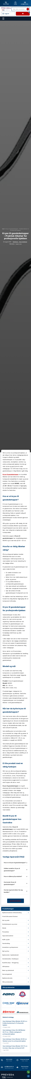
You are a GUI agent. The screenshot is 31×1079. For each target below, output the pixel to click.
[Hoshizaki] (22, 1012)
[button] (15, 862)
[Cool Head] (8, 1003)
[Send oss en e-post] (28, 1076)
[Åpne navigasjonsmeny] (3, 19)
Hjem (3, 228)
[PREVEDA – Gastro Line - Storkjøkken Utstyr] (7, 1076)
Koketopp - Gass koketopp (20, 241)
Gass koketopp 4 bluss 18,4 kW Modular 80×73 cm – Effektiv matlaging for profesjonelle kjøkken (14, 1032)
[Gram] (22, 1003)
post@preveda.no (9, 1066)
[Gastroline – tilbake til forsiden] (6, 9)
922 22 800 (6, 4)
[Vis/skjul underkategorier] (28, 913)
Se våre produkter (15, 901)
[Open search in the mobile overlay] (20, 9)
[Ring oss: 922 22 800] (28, 1072)
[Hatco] (8, 1012)
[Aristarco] (8, 994)
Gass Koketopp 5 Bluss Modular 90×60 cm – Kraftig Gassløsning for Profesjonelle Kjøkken (15, 1023)
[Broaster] (22, 994)
